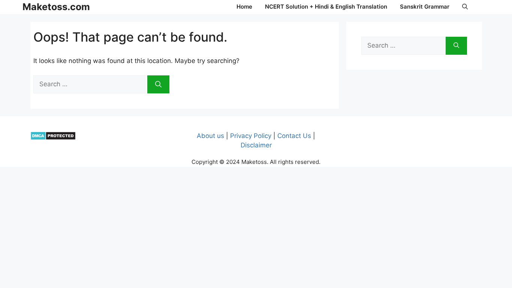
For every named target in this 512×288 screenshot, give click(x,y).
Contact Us (294, 136)
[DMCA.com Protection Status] (53, 138)
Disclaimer (256, 145)
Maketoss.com (56, 6)
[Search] (158, 84)
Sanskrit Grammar (424, 6)
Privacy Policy (250, 136)
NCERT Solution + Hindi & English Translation (326, 6)
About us (210, 136)
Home (244, 6)
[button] (465, 6)
